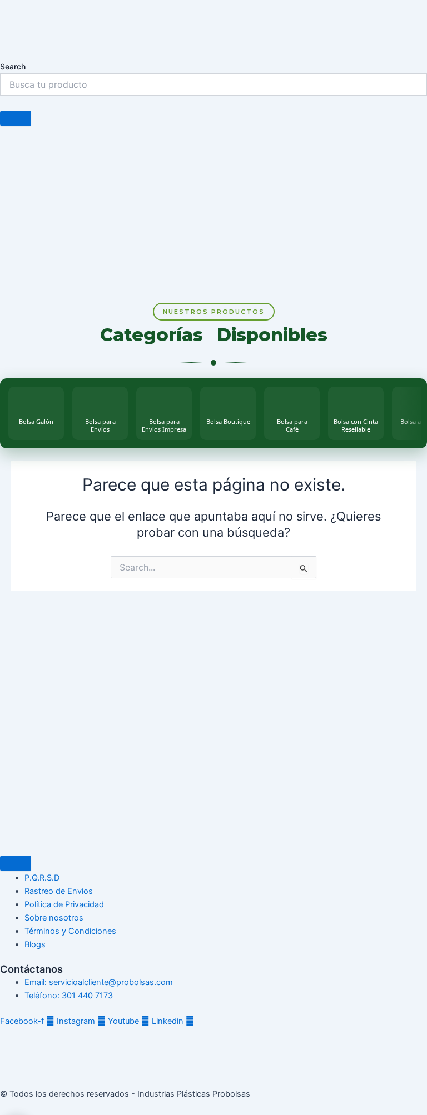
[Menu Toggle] (15, 863)
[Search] (15, 118)
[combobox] (213, 84)
